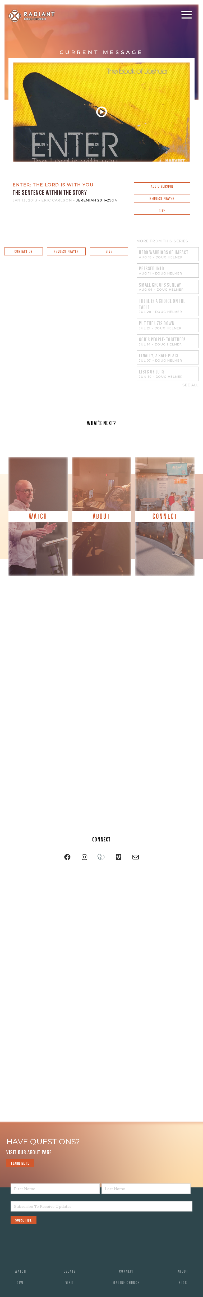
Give (162, 211)
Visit (70, 1283)
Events (70, 1271)
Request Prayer (162, 198)
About (183, 1271)
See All (190, 385)
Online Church (126, 1283)
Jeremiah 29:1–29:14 (96, 200)
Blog (183, 1283)
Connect (126, 1271)
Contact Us (24, 251)
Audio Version (162, 186)
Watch (20, 1271)
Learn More (20, 1163)
